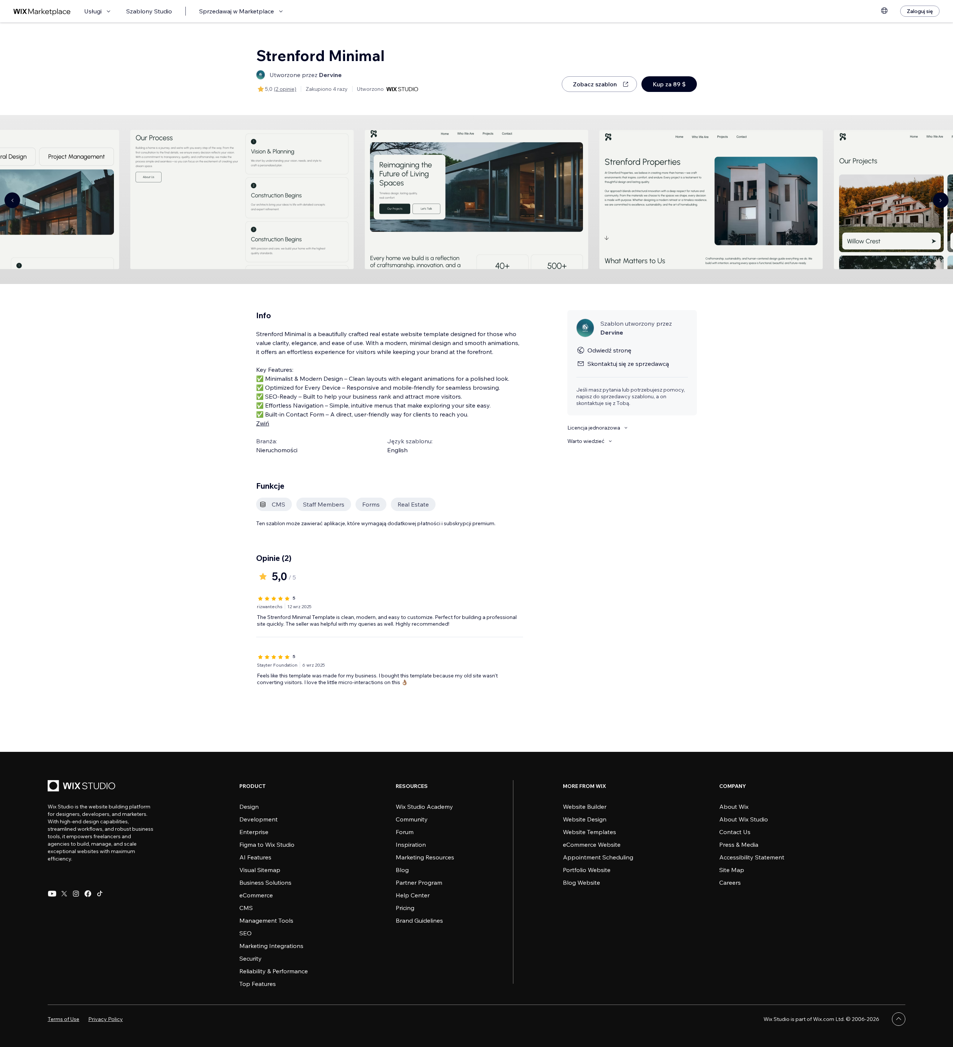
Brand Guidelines (419, 920)
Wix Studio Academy (424, 806)
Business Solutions (265, 882)
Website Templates (589, 832)
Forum (405, 832)
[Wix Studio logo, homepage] (83, 786)
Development (258, 819)
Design (249, 806)
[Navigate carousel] (12, 200)
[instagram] (75, 893)
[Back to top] (898, 1019)
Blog (402, 870)
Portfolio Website (587, 870)
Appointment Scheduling (598, 857)
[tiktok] (99, 893)
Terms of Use (63, 1019)
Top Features (257, 983)
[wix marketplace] (42, 11)
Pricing (405, 908)
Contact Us (734, 832)
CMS (246, 908)
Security (250, 958)
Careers (730, 882)
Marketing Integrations (271, 945)
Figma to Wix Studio (266, 844)
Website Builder (584, 806)
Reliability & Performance (273, 971)
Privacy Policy (105, 1019)
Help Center (413, 895)
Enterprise (253, 832)
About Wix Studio (743, 819)
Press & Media (738, 844)
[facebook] (87, 893)
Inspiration (411, 844)
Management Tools (266, 920)
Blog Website (581, 882)
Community (412, 819)
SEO (245, 933)
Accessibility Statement (751, 857)
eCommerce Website (592, 844)
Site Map (731, 870)
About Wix (734, 806)
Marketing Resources (425, 857)
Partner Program (419, 882)
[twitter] (64, 893)
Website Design (584, 819)
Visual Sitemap (259, 870)
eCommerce (256, 895)
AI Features (255, 857)
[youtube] (52, 893)
